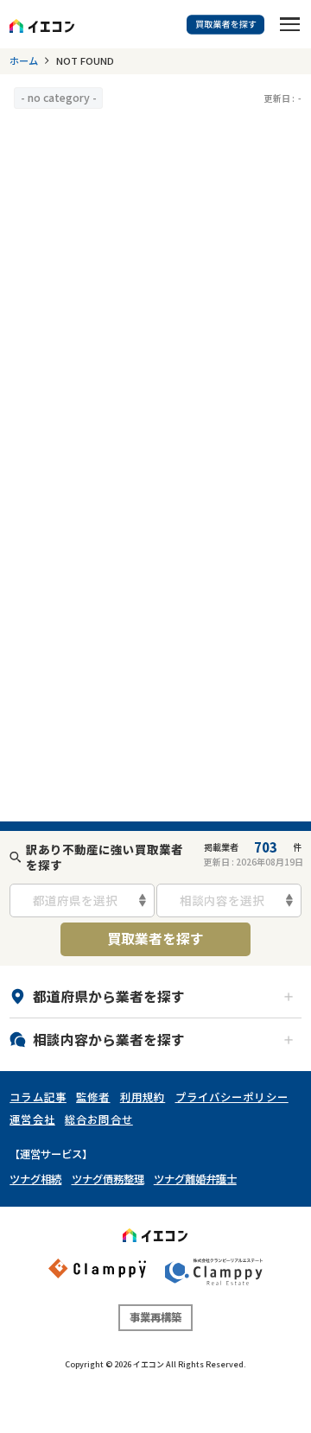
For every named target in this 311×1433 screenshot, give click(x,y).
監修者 (93, 1097)
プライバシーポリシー (232, 1097)
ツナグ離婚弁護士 (195, 1179)
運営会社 (32, 1119)
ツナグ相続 (35, 1179)
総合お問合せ (99, 1119)
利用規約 (143, 1097)
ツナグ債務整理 (108, 1179)
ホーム (24, 60)
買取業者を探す (155, 938)
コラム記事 (38, 1097)
